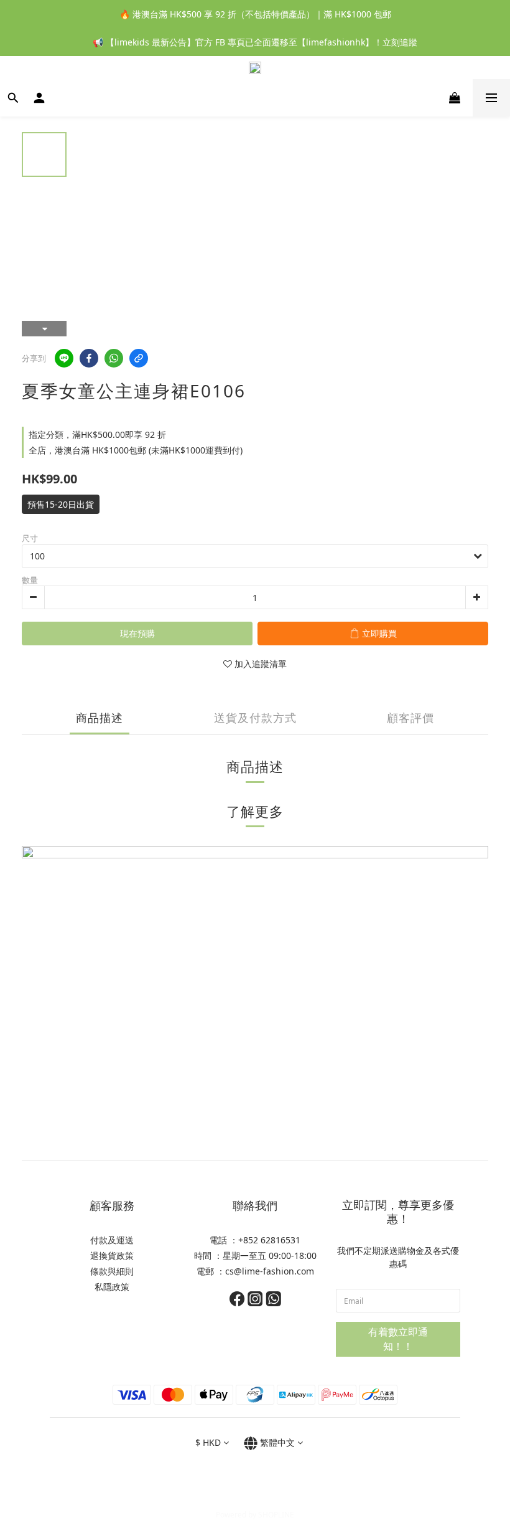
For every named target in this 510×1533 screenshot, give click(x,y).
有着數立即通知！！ (398, 1339)
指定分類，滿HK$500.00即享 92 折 (97, 434)
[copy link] (138, 358)
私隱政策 (112, 1287)
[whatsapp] (113, 358)
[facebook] (89, 358)
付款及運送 (112, 1240)
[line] (64, 358)
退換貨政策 (112, 1255)
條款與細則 (112, 1271)
